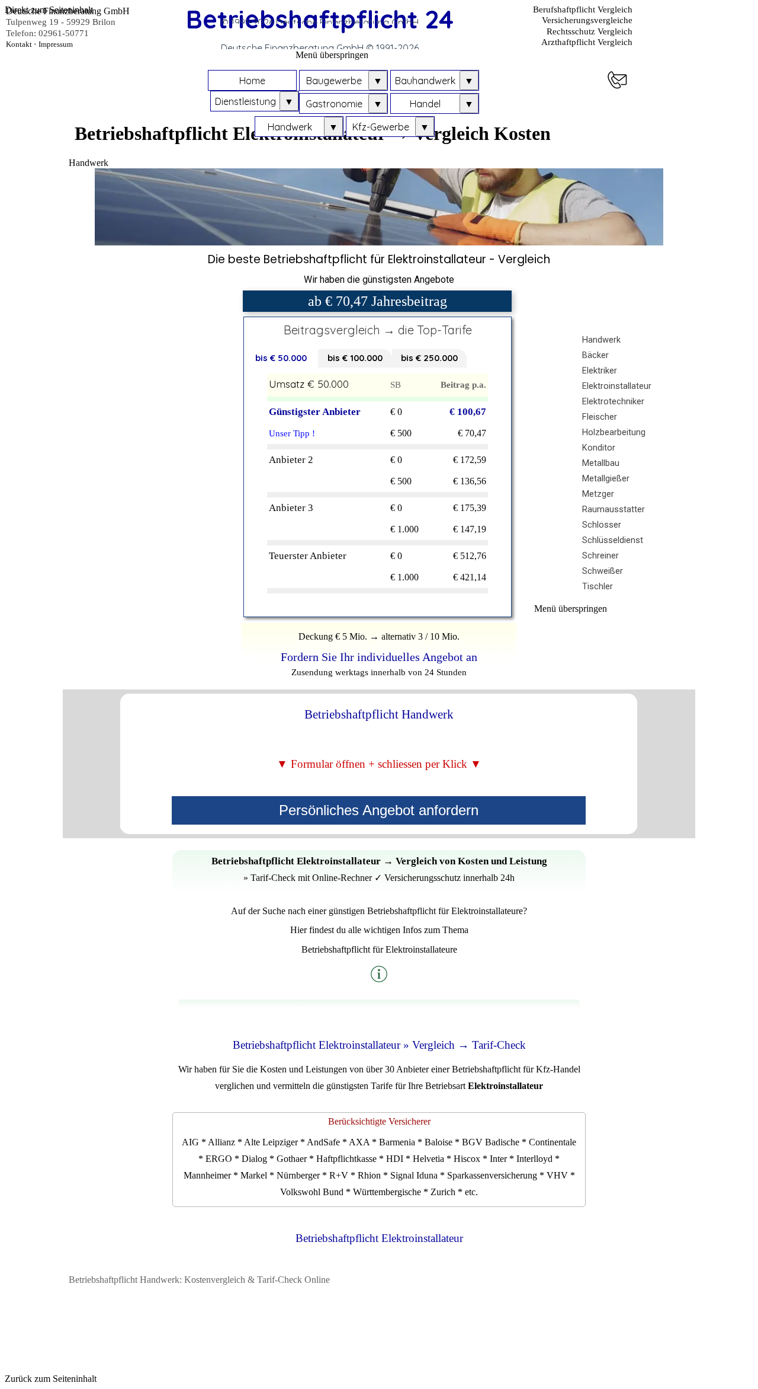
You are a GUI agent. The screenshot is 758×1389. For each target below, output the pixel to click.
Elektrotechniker (613, 401)
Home (252, 81)
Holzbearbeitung (613, 432)
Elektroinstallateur (616, 386)
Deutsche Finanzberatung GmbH (68, 11)
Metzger (598, 493)
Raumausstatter (613, 509)
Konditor (598, 447)
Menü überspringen (332, 55)
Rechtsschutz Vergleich (589, 31)
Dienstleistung (245, 101)
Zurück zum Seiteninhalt (51, 1379)
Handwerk (290, 127)
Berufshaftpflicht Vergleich (582, 9)
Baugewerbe (334, 81)
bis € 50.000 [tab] (281, 357)
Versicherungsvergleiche (587, 20)
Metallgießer (605, 478)
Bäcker (595, 355)
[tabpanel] (379, 268)
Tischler (597, 586)
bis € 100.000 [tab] (355, 357)
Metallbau (600, 463)
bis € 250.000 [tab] (429, 357)
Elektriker (599, 370)
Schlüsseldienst (612, 540)
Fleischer (599, 416)
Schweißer (602, 571)
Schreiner (600, 555)
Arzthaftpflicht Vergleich (586, 42)
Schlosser (601, 524)
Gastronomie (334, 104)
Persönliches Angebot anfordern (378, 810)
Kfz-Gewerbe (380, 127)
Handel (425, 104)
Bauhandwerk (425, 81)
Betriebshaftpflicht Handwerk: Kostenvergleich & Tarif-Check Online (199, 1280)
